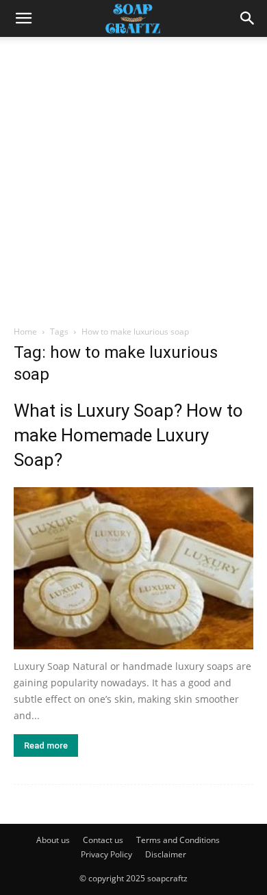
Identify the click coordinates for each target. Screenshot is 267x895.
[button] (248, 18)
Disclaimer (165, 854)
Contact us (103, 840)
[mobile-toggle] (23, 18)
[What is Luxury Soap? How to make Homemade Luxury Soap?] (133, 568)
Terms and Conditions (178, 840)
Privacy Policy (106, 854)
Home (25, 331)
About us (53, 840)
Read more (46, 745)
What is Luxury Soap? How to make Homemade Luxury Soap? (128, 435)
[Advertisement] (133, 177)
